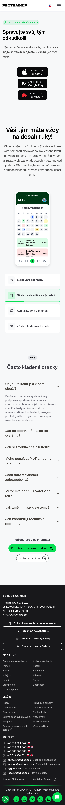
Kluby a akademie (42, 661)
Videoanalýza (40, 726)
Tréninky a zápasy (43, 702)
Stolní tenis (9, 684)
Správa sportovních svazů (17, 716)
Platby (6, 702)
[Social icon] (17, 799)
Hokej (6, 680)
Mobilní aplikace (41, 721)
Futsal (6, 670)
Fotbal (36, 665)
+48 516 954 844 (16, 743)
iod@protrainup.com (28, 772)
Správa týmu (9, 712)
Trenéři (6, 665)
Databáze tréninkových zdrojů (15, 728)
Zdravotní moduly (42, 707)
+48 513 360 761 (16, 755)
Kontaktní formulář (42, 779)
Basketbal (38, 670)
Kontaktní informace (13, 779)
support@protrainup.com (34, 764)
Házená (37, 675)
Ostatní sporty (10, 689)
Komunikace (9, 707)
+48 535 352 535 (16, 751)
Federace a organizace (15, 661)
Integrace (7, 721)
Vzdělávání (39, 716)
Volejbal (7, 675)
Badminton (38, 684)
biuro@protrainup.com (32, 759)
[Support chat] (57, 797)
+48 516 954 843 (16, 747)
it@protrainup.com (24, 768)
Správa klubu (40, 712)
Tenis (36, 680)
